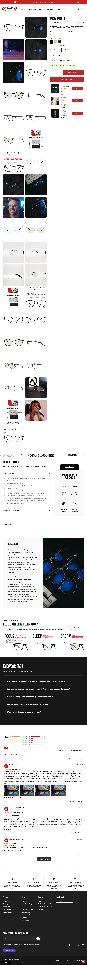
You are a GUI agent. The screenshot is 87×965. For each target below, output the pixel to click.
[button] (83, 961)
